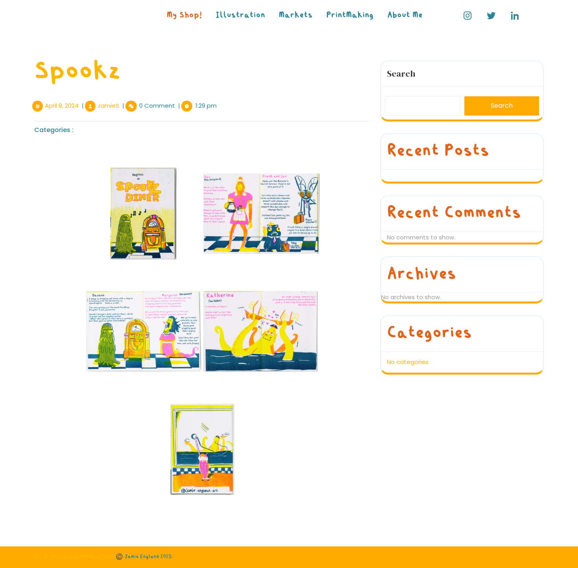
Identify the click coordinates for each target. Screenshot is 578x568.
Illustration (240, 15)
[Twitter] (491, 16)
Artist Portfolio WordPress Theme (74, 556)
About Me (405, 15)
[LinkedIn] (515, 16)
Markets (296, 15)
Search (401, 73)
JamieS (108, 105)
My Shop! (184, 15)
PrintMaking (350, 15)
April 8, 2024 (62, 105)
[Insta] (468, 16)
